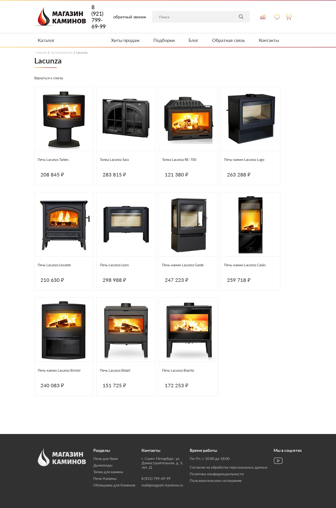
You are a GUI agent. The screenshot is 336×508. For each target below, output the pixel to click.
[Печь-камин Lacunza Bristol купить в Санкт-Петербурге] (64, 330)
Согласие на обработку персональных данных (228, 467)
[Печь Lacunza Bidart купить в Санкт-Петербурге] (126, 330)
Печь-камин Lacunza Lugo (244, 159)
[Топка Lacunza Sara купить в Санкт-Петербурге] (126, 119)
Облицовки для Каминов (114, 485)
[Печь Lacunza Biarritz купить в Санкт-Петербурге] (188, 330)
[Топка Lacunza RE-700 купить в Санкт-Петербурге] (188, 119)
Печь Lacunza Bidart (115, 370)
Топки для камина (108, 472)
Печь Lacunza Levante (54, 265)
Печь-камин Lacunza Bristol (59, 370)
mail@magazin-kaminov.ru (162, 485)
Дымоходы (102, 465)
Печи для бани (105, 458)
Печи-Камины (105, 478)
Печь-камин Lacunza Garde (183, 265)
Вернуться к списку (48, 78)
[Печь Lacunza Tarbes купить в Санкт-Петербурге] (64, 119)
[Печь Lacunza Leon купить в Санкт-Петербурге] (126, 224)
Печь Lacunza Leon (114, 265)
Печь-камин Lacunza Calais (245, 265)
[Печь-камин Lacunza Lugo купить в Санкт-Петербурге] (250, 119)
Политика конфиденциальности (217, 474)
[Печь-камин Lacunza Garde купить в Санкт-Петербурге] (188, 224)
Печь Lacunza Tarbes (53, 159)
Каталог (46, 40)
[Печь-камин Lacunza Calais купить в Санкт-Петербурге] (250, 224)
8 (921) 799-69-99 (98, 17)
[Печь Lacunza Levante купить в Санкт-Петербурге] (64, 224)
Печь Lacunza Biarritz (178, 370)
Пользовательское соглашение (216, 480)
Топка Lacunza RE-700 (179, 159)
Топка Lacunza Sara (114, 159)
